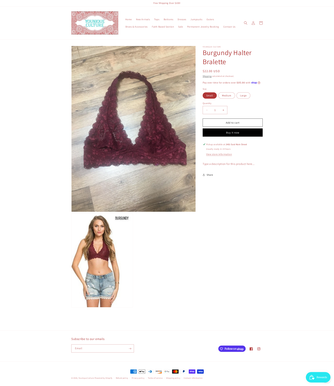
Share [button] (210, 174)
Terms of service (155, 378)
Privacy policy (138, 378)
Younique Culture (86, 378)
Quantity (207, 103)
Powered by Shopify (104, 378)
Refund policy (122, 378)
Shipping (207, 76)
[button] (245, 23)
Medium (226, 95)
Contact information (193, 378)
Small (209, 95)
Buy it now (232, 132)
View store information (219, 154)
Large (243, 95)
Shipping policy (173, 378)
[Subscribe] (130, 349)
